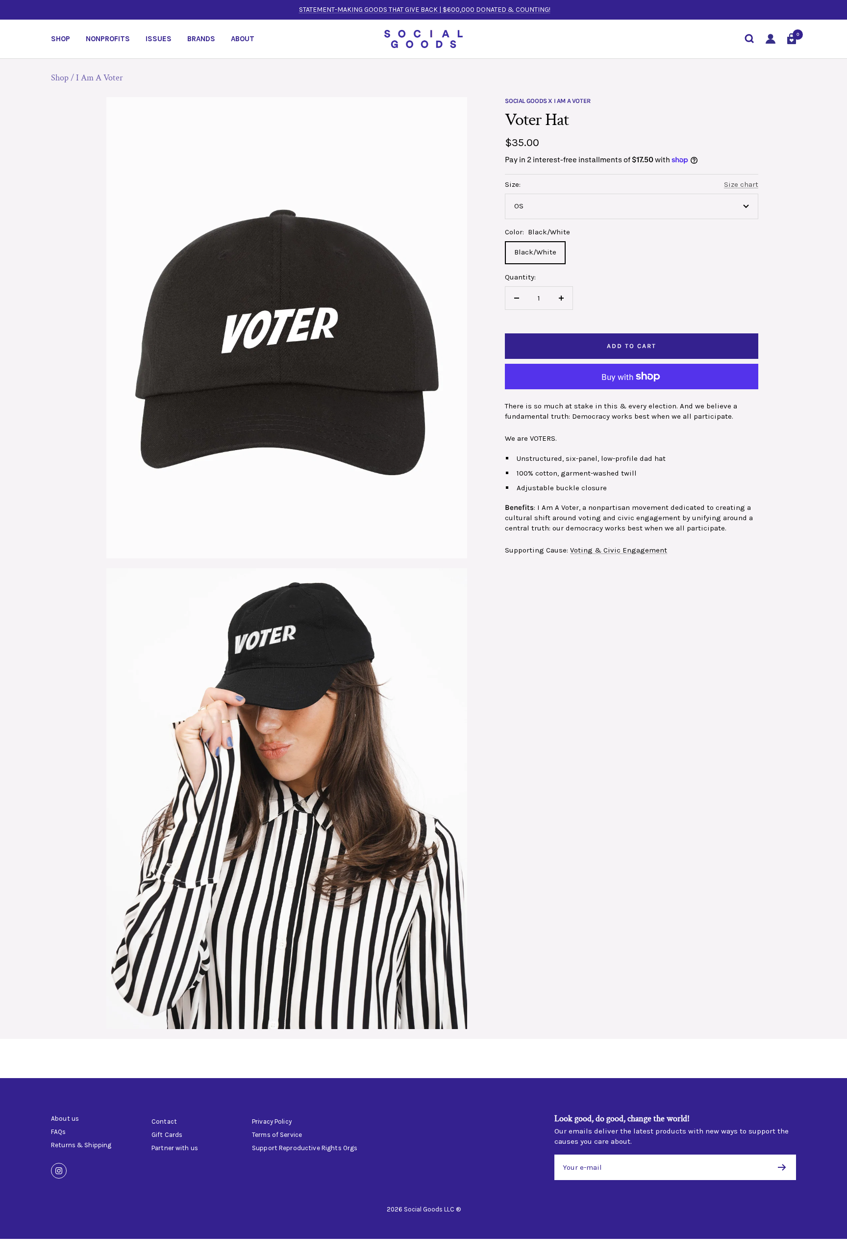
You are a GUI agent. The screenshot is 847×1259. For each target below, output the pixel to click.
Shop (60, 38)
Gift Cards (166, 1135)
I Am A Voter (99, 77)
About (242, 38)
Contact (164, 1121)
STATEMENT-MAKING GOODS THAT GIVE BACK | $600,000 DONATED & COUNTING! (424, 9)
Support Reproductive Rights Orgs (304, 1148)
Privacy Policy (272, 1121)
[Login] (770, 39)
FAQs (58, 1132)
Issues (159, 38)
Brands (201, 38)
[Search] (749, 38)
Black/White (535, 252)
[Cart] (791, 38)
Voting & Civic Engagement (618, 550)
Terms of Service (277, 1135)
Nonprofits (108, 38)
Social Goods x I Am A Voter (547, 100)
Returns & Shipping (81, 1145)
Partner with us (174, 1148)
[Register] (782, 1167)
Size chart (741, 184)
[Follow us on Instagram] (59, 1171)
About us (65, 1118)
